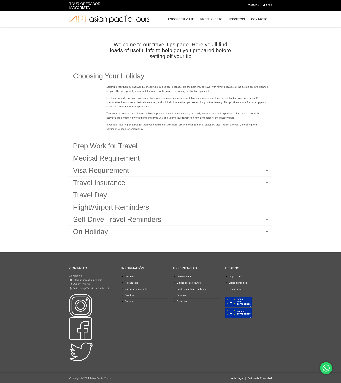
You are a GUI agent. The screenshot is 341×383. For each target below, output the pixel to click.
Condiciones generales (136, 289)
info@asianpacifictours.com (87, 280)
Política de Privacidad (260, 378)
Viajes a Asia (235, 276)
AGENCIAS (253, 5)
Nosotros (237, 19)
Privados (181, 295)
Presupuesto (211, 19)
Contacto (259, 19)
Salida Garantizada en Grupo (191, 289)
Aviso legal (237, 378)
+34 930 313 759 (81, 284)
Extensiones (235, 289)
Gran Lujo (182, 301)
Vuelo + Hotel (184, 276)
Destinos (129, 276)
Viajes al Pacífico (238, 282)
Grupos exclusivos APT (189, 282)
